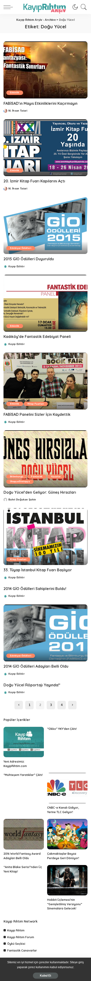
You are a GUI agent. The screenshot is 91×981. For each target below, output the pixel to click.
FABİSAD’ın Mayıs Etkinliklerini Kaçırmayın (40, 103)
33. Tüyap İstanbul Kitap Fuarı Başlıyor (38, 570)
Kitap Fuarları (36, 403)
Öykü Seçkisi (16, 943)
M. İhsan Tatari (17, 110)
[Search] (83, 7)
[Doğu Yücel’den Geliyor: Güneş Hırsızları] (46, 458)
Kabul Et (45, 975)
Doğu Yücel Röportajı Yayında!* (32, 685)
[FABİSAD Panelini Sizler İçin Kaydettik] (46, 381)
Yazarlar (56, 476)
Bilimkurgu (16, 476)
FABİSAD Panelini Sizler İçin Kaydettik (37, 414)
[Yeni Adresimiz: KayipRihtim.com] (24, 742)
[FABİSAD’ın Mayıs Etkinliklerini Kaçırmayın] (46, 69)
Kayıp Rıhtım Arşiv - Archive (36, 20)
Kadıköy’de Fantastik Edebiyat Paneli (37, 336)
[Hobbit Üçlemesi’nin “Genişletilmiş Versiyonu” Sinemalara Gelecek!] (67, 880)
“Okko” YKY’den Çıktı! (62, 729)
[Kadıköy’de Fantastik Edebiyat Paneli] (46, 303)
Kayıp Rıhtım (15, 930)
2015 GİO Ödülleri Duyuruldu (29, 259)
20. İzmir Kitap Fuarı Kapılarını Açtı (34, 181)
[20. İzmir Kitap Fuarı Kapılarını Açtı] (46, 147)
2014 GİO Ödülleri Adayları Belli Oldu (36, 666)
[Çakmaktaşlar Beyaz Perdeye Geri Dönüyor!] (67, 834)
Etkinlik (14, 92)
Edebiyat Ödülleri (20, 248)
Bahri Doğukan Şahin (22, 499)
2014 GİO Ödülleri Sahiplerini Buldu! (35, 588)
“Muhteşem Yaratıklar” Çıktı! (23, 775)
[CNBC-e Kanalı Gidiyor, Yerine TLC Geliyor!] (67, 788)
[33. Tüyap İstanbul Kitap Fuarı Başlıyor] (46, 536)
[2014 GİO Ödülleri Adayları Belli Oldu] (46, 633)
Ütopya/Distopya (20, 481)
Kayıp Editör (16, 266)
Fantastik (36, 476)
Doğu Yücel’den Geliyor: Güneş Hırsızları (40, 492)
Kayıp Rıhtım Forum (20, 937)
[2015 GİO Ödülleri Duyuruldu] (46, 225)
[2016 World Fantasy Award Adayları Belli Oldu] (24, 834)
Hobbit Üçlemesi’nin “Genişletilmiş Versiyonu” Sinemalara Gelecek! (64, 904)
